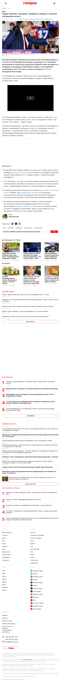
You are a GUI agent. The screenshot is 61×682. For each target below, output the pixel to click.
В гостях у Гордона (35, 538)
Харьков (4, 581)
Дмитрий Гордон (38, 570)
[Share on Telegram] (19, 224)
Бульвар (6, 263)
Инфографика (6, 557)
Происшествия (15, 260)
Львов (4, 573)
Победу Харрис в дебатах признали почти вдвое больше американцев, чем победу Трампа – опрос (32, 256)
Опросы (32, 557)
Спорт (4, 543)
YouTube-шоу (34, 560)
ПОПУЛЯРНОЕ (7, 377)
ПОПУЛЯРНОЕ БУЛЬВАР (11, 488)
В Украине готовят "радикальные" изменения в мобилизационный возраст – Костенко (30, 457)
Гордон (4, 8)
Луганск (4, 590)
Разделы (32, 529)
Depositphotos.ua (27, 659)
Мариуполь (5, 587)
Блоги (32, 540)
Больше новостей (30, 484)
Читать (54, 231)
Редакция (5, 618)
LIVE (31, 546)
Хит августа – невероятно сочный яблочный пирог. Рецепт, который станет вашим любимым (53, 279)
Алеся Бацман (37, 591)
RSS (34, 600)
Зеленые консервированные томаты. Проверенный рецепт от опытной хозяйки (9, 280)
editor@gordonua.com (11, 642)
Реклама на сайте (7, 621)
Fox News (47, 69)
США (4, 227)
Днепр (4, 584)
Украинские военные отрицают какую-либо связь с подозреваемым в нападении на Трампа (10, 256)
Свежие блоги (8, 291)
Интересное (5, 560)
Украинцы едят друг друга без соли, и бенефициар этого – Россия (25, 294)
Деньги (4, 538)
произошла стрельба (19, 172)
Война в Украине (7, 532)
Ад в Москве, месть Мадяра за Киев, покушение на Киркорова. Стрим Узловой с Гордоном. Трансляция (30, 402)
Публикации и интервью (37, 535)
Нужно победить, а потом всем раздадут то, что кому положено (25, 311)
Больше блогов (30, 321)
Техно (3, 549)
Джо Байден (19, 227)
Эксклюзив (33, 549)
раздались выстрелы (23, 206)
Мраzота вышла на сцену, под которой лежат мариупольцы (25, 316)
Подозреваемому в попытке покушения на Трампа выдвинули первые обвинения (52, 256)
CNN (5, 181)
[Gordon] (30, 3)
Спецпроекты (34, 563)
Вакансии (5, 615)
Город (4, 567)
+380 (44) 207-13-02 (11, 639)
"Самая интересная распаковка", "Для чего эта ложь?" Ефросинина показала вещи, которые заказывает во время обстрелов (32, 518)
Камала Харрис (38, 227)
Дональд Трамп (28, 227)
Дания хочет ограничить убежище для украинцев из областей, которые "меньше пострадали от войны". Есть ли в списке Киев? (27, 462)
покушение (10, 227)
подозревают (49, 190)
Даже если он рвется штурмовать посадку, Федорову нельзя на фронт (28, 306)
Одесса (4, 576)
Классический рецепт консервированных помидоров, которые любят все (29, 505)
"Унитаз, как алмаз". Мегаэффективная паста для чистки (23, 499)
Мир (9, 8)
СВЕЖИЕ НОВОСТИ (9, 424)
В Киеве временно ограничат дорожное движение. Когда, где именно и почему (27, 440)
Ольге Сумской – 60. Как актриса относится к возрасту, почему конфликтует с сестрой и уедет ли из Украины (31, 280)
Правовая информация (8, 623)
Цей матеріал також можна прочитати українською (36, 19)
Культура (4, 546)
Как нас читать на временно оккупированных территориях (7, 629)
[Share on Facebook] (12, 224)
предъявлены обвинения (30, 193)
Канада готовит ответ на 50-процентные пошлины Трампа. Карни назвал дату (27, 467)
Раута (6, 193)
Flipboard (35, 597)
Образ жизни (6, 552)
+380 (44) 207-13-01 (11, 637)
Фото (31, 552)
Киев (3, 570)
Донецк (4, 579)
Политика (5, 535)
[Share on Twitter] (16, 224)
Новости (4, 529)
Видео (32, 554)
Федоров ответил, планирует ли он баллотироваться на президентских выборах (32, 388)
